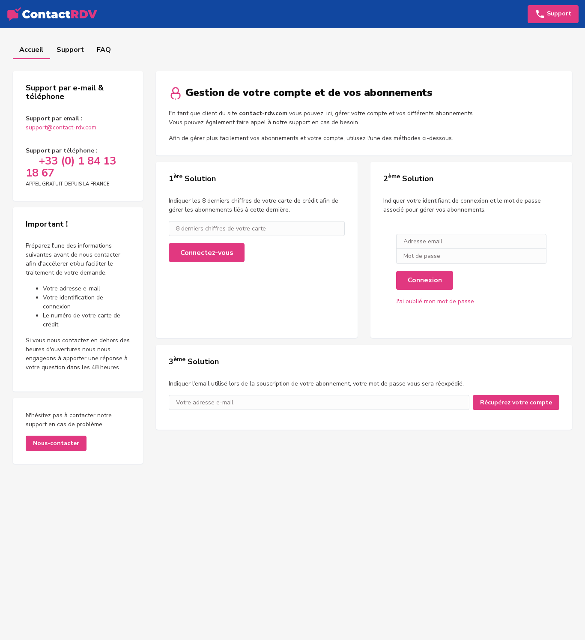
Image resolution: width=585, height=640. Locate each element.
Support (70, 49)
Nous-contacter (56, 443)
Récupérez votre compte (516, 402)
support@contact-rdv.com (61, 127)
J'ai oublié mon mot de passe (435, 301)
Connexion (425, 280)
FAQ (104, 49)
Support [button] (558, 13)
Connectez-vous (206, 252)
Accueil (31, 49)
